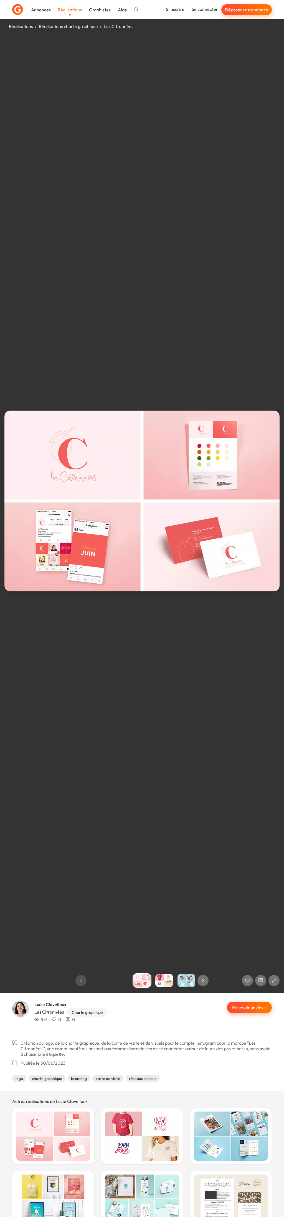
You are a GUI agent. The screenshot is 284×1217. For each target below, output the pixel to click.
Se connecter (205, 9)
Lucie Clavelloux (50, 1004)
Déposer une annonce (246, 9)
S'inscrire (175, 9)
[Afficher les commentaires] (260, 980)
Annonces (41, 9)
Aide (122, 9)
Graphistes (100, 9)
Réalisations (70, 9)
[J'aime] (247, 980)
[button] (203, 980)
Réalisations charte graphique (68, 26)
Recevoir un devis (249, 1007)
